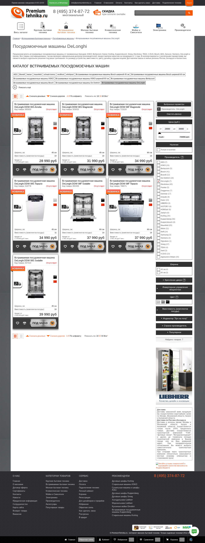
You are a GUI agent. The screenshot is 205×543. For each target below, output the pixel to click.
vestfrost (60, 74)
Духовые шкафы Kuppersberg (125, 493)
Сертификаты (19, 491)
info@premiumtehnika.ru (81, 3)
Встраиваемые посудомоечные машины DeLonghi (123, 83)
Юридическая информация (25, 501)
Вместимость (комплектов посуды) (175, 310)
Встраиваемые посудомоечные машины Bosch (34, 83)
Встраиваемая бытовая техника (66, 31)
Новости (16, 497)
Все (106, 96)
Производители (183, 30)
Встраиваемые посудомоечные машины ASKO (33, 79)
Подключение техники (171, 3)
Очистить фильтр (174, 114)
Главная (97, 3)
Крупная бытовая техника (43, 31)
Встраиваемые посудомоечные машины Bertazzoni (133, 79)
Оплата (119, 3)
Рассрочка (84, 514)
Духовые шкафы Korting (123, 481)
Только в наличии (168, 150)
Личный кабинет (86, 491)
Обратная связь (86, 539)
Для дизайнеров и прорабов (91, 501)
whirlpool (70, 74)
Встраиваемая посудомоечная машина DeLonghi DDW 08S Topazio (34, 182)
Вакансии (17, 514)
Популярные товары (55, 507)
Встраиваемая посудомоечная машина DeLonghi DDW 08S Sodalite (34, 259)
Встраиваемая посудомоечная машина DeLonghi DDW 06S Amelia (34, 105)
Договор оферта (20, 487)
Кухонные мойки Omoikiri (123, 506)
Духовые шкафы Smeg (122, 496)
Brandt (22, 74)
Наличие (174, 144)
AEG (15, 74)
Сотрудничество (20, 504)
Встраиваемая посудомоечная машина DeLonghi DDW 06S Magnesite (82, 105)
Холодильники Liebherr (122, 500)
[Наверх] (191, 540)
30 (100, 96)
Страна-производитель (175, 325)
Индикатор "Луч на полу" (175, 318)
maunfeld (38, 74)
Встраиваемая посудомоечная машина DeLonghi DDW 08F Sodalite (82, 182)
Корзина (82, 494)
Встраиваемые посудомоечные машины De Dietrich (78, 83)
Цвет (172, 297)
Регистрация (84, 497)
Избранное (84, 504)
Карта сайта (18, 507)
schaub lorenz (49, 74)
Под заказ (39, 169)
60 (103, 96)
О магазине (108, 3)
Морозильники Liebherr (122, 503)
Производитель (172, 157)
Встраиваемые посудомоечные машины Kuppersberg (126, 511)
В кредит (83, 517)
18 (98, 96)
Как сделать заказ (142, 3)
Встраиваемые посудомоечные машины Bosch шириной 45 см (102, 74)
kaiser (29, 74)
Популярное (175, 332)
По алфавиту (74, 96)
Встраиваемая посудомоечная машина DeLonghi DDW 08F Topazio (130, 182)
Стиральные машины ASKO (124, 484)
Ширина (174, 264)
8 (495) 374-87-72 (71, 11)
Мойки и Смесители (136, 31)
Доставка (156, 3)
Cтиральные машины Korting (125, 515)
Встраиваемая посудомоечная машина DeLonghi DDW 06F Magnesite (130, 105)
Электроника (159, 30)
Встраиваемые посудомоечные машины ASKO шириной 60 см (82, 79)
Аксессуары (51, 504)
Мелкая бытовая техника (89, 31)
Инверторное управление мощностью (175, 288)
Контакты (128, 3)
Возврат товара (20, 511)
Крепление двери (173, 280)
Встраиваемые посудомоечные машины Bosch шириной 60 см (158, 74)
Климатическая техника (113, 31)
